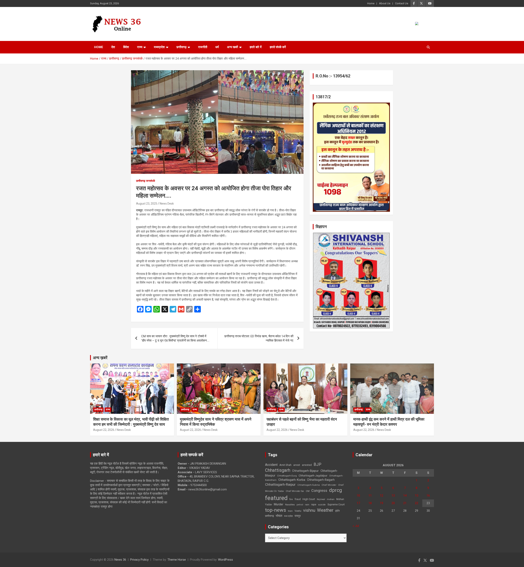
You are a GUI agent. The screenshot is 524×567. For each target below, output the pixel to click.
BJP (317, 464)
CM (307, 491)
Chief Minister (329, 485)
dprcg (335, 490)
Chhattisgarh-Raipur (280, 484)
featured (276, 498)
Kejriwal (321, 499)
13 (393, 495)
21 (405, 503)
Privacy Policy (139, 559)
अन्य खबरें (232, 47)
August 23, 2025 (146, 203)
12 (381, 495)
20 (393, 503)
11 (370, 495)
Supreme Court (336, 504)
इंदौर (337, 510)
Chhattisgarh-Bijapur (305, 470)
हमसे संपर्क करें (278, 47)
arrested (307, 464)
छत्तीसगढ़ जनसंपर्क (145, 180)
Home (370, 3)
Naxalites (290, 504)
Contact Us (401, 3)
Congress (319, 490)
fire (291, 499)
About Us (384, 3)
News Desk (167, 203)
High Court (309, 499)
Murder (278, 504)
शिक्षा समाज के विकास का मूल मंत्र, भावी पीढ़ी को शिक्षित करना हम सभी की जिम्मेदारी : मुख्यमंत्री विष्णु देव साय (131, 422)
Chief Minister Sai (295, 491)
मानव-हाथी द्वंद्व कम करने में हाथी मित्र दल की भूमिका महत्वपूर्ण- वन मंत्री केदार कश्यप (388, 422)
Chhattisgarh (277, 470)
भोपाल (279, 516)
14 (405, 495)
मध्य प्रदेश (288, 516)
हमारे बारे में (256, 47)
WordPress (225, 559)
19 (381, 503)
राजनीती (202, 47)
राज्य (139, 47)
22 (416, 503)
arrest (296, 465)
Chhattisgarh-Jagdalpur (313, 475)
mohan (330, 499)
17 (358, 503)
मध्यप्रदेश (159, 47)
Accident (271, 465)
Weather (325, 510)
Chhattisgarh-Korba (291, 480)
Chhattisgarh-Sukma (308, 485)
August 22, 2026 (103, 429)
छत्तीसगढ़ (269, 515)
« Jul (356, 526)
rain (307, 504)
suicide (322, 504)
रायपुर (298, 515)
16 (428, 495)
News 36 (120, 559)
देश (113, 47)
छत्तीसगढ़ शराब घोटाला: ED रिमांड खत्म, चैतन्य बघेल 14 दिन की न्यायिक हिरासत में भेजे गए (258, 338)
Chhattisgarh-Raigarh (321, 479)
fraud (298, 499)
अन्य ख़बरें (100, 357)
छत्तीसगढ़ (181, 47)
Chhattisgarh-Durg (287, 475)
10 (358, 495)
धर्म (217, 47)
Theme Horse (176, 559)
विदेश (126, 47)
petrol (300, 504)
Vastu (298, 510)
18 (370, 503)
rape (313, 504)
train (290, 511)
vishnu (309, 510)
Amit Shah (285, 464)
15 (416, 495)
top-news (275, 510)
